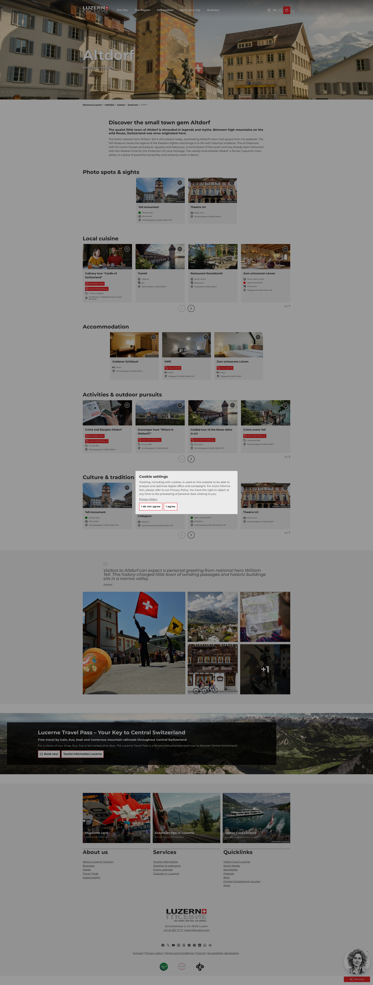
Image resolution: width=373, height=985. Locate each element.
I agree (170, 506)
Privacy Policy (148, 499)
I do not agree (150, 506)
